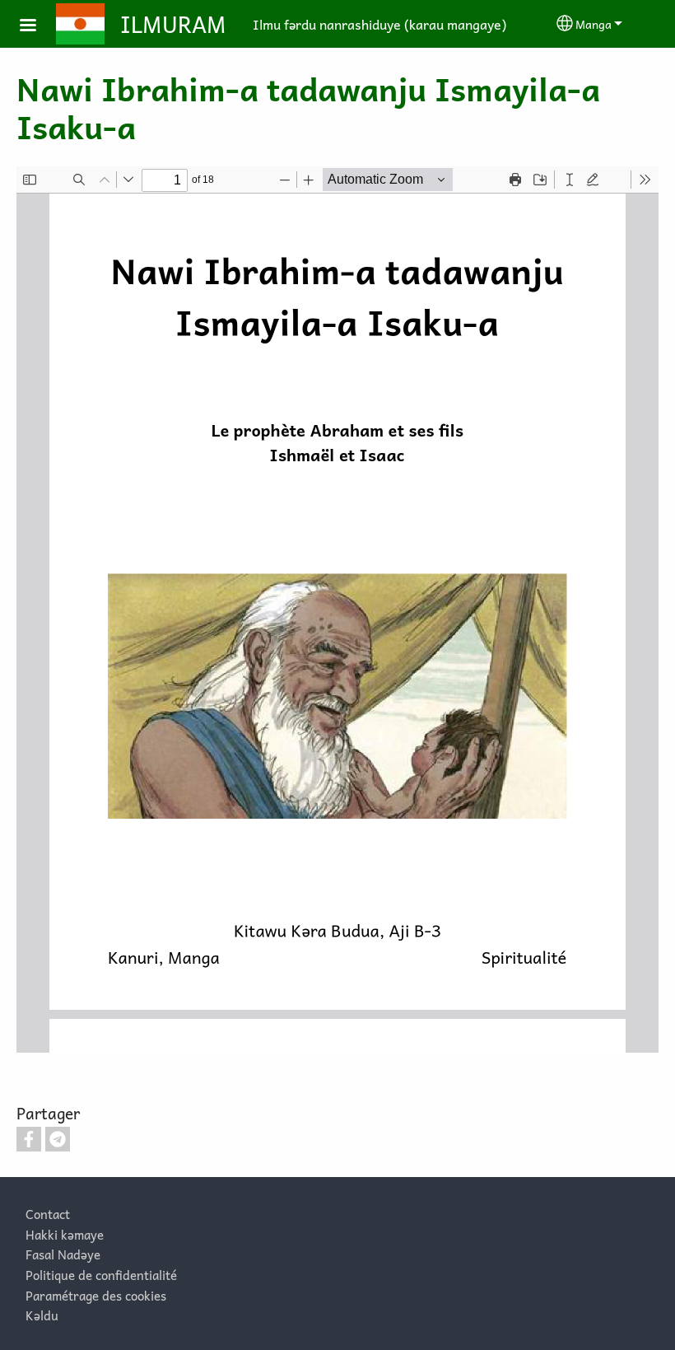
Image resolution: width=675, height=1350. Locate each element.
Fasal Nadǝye (63, 1254)
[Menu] (38, 26)
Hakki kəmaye (65, 1234)
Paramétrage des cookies (96, 1295)
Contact (48, 1213)
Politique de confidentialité (101, 1274)
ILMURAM (173, 24)
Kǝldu (42, 1315)
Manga (593, 24)
